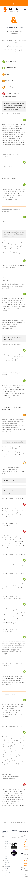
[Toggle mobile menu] (25, 9)
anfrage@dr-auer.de (22, 1)
